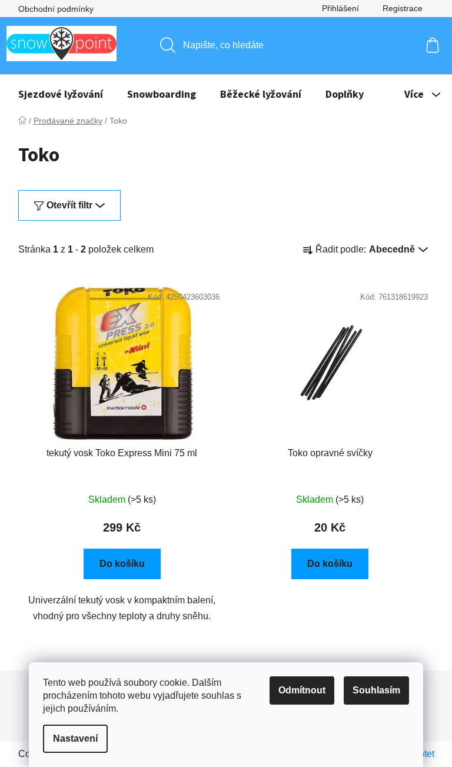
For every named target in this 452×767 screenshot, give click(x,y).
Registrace (403, 8)
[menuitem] (60, 95)
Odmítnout (301, 690)
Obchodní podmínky (56, 9)
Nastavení (75, 738)
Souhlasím (376, 690)
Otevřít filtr (69, 205)
